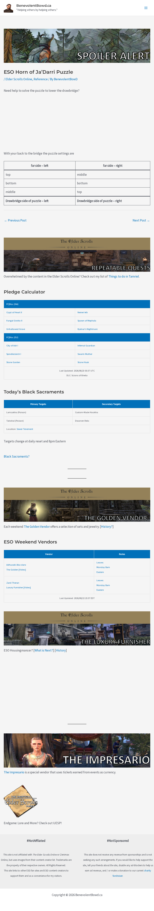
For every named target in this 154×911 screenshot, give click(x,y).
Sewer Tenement (25, 428)
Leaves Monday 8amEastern (103, 567)
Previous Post (15, 220)
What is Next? (44, 650)
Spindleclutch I (13, 353)
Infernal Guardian (86, 345)
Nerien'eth (83, 312)
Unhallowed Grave (15, 328)
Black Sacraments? (16, 456)
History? (106, 527)
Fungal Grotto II (14, 320)
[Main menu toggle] (146, 8)
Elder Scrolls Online (18, 79)
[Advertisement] (77, 124)
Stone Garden (13, 362)
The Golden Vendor (37, 527)
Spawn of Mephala (87, 320)
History (61, 650)
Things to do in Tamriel (123, 276)
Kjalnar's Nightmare (87, 328)
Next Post (141, 220)
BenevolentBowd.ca (33, 6)
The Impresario (14, 772)
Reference (41, 79)
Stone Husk (83, 362)
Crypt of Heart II (14, 312)
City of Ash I (12, 345)
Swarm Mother (85, 353)
